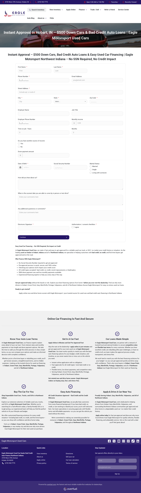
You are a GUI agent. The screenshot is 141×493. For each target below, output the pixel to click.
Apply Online (71, 10)
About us (40, 457)
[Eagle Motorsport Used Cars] (14, 13)
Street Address (24, 88)
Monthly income (77, 119)
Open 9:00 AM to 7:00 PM (95, 2)
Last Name (58, 67)
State (56, 98)
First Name (22, 67)
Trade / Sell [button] (94, 10)
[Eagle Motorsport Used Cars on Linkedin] (137, 441)
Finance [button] (82, 10)
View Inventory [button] (55, 10)
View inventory (42, 454)
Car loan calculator (72, 460)
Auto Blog (30, 18)
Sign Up (117, 474)
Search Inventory (38, 10)
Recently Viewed (130, 2)
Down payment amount (26, 152)
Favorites (114, 2)
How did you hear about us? (27, 178)
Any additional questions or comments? (32, 209)
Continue (23, 237)
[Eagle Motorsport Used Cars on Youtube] (118, 441)
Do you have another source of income (31, 141)
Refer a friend (109, 10)
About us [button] (41, 18)
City (20, 98)
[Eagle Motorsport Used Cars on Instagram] (122, 441)
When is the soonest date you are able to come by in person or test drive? (43, 193)
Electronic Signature (25, 224)
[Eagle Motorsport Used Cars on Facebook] (108, 441)
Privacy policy (41, 463)
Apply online (41, 460)
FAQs (52, 18)
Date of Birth (23, 164)
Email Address (77, 76)
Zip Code (93, 98)
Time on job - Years (24, 129)
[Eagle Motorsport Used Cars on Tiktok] (132, 441)
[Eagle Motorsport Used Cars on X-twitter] (113, 441)
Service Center (123, 10)
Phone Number (24, 76)
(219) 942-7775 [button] (43, 2)
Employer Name (23, 110)
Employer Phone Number (26, 119)
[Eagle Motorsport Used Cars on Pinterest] (127, 441)
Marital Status (94, 164)
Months (74, 129)
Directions (69, 454)
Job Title (75, 110)
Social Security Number (62, 164)
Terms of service (71, 463)
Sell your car (70, 457)
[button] (17, 2)
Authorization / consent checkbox (84, 224)
